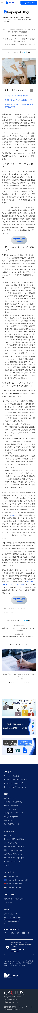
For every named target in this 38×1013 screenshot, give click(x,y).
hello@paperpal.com (13, 917)
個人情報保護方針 (10, 1007)
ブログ (6, 865)
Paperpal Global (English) (17, 880)
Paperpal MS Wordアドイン (15, 780)
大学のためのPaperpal (13, 854)
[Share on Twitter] (24, 52)
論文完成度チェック (11, 824)
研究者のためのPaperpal (14, 847)
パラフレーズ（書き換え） (14, 802)
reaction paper (8, 612)
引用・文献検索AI (11, 806)
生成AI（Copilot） (11, 817)
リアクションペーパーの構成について (19, 100)
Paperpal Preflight (12, 861)
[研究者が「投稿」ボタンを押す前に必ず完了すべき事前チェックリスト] (19, 660)
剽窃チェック (9, 820)
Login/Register (29, 3)
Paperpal (13, 44)
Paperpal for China (14, 884)
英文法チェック (10, 798)
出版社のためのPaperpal (14, 858)
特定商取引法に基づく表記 (14, 899)
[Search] (18, 3)
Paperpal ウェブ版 (11, 776)
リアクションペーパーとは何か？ (17, 96)
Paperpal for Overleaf (13, 783)
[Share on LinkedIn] (26, 52)
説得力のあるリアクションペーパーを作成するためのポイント (19, 105)
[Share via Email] (29, 52)
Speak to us (12, 922)
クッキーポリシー (25, 1007)
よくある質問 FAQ (11, 914)
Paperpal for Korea (14, 887)
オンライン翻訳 (10, 809)
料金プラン (8, 835)
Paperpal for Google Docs (15, 787)
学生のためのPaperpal (13, 850)
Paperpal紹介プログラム (14, 839)
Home (4, 29)
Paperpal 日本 (12, 876)
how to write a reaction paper (14, 608)
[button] (4, 665)
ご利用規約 (8, 1009)
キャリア (17, 1009)
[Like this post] (20, 52)
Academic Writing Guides (16, 29)
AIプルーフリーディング (13, 813)
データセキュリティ (11, 843)
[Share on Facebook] (22, 52)
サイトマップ (9, 902)
